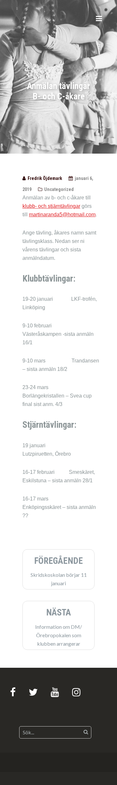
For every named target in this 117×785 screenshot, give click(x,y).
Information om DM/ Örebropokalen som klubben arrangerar (58, 627)
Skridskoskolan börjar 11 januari (59, 571)
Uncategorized (59, 189)
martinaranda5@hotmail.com (62, 214)
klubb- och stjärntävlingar (51, 206)
